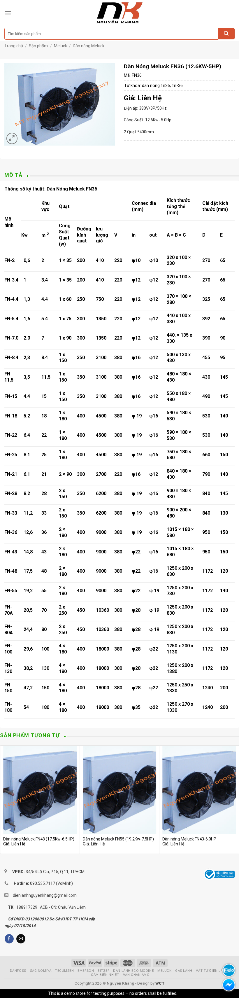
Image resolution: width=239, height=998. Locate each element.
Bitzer (103, 971)
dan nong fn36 (156, 85)
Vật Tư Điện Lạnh (212, 971)
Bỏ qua (184, 993)
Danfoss (18, 971)
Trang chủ (13, 45)
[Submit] (226, 34)
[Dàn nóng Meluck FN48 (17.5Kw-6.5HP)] (40, 790)
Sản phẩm (38, 45)
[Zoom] (12, 138)
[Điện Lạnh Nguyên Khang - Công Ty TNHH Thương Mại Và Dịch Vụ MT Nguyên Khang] (119, 13)
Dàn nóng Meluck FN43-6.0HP (189, 839)
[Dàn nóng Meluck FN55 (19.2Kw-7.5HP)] (119, 790)
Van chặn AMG (136, 975)
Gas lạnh (183, 971)
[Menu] (7, 13)
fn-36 (177, 85)
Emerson (86, 971)
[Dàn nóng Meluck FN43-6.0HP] (199, 790)
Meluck (60, 45)
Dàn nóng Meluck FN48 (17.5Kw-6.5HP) (38, 839)
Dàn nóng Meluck (88, 45)
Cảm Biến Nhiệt (105, 975)
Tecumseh (64, 971)
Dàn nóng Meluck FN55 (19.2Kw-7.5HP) (118, 839)
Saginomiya (41, 971)
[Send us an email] (20, 938)
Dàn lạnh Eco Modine (133, 971)
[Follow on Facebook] (9, 938)
